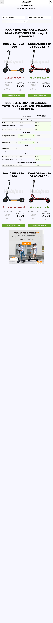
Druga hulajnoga (33, 14)
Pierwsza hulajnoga (8, 14)
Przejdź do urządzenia (13, 95)
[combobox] (13, 17)
